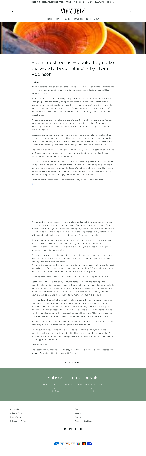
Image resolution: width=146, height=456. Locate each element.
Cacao (35, 282)
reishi (83, 325)
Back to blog (74, 362)
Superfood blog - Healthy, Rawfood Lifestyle (55, 353)
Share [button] (36, 82)
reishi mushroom (97, 303)
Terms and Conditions (83, 421)
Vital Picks (79, 417)
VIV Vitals (69, 448)
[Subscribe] (90, 391)
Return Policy (15, 417)
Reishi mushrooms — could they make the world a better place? (70, 350)
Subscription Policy (18, 421)
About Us (78, 413)
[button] (12, 11)
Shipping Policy (16, 413)
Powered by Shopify (79, 448)
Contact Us (14, 409)
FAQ (76, 409)
